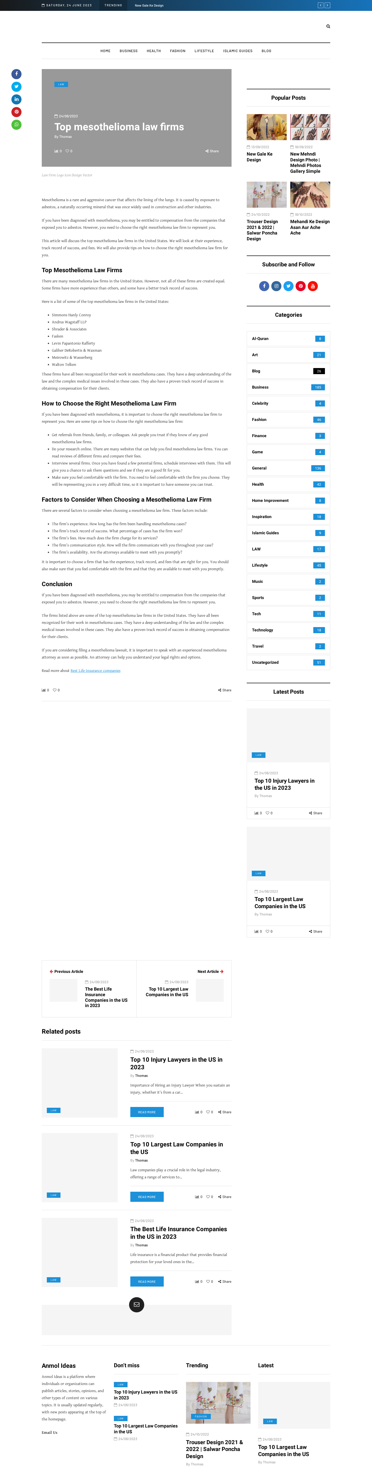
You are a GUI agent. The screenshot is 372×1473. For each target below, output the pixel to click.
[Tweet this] (16, 87)
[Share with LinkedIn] (16, 99)
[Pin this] (16, 112)
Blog (267, 51)
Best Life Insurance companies (95, 670)
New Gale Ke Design (149, 5)
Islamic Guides (238, 51)
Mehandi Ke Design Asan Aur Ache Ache (310, 227)
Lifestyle (204, 51)
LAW (61, 84)
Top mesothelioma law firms (316, 1447)
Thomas (65, 136)
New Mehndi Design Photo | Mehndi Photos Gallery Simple (305, 162)
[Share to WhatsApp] (16, 125)
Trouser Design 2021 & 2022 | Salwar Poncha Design (262, 230)
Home (105, 51)
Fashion (177, 51)
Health (154, 51)
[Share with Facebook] (16, 74)
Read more (147, 1112)
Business (129, 51)
